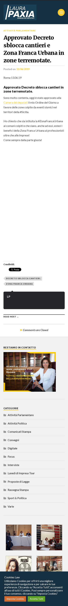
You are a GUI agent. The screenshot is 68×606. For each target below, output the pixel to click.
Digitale (12, 448)
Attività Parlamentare (19, 30)
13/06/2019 (22, 69)
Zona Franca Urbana (19, 284)
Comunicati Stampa (19, 431)
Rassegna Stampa (18, 489)
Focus (11, 456)
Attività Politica (17, 423)
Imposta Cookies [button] (15, 598)
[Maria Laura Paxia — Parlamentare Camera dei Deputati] (34, 12)
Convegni (13, 440)
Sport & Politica (17, 498)
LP (8, 296)
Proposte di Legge (18, 481)
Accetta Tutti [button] (36, 598)
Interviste (13, 465)
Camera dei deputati (15, 102)
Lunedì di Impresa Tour (21, 473)
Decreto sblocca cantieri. (23, 278)
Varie (11, 506)
